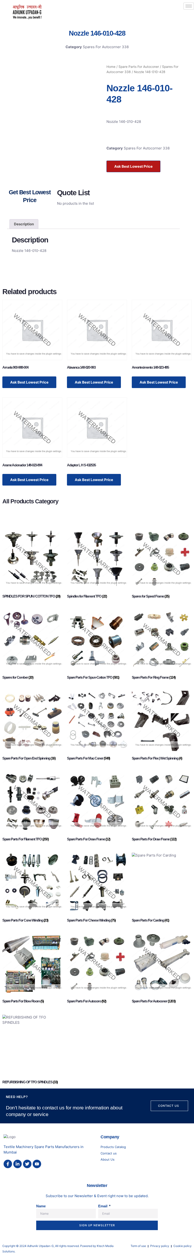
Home (110, 67)
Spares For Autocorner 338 (106, 47)
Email (103, 1206)
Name (41, 1206)
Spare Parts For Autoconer (139, 67)
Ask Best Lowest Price (133, 166)
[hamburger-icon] (188, 6)
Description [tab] (24, 224)
